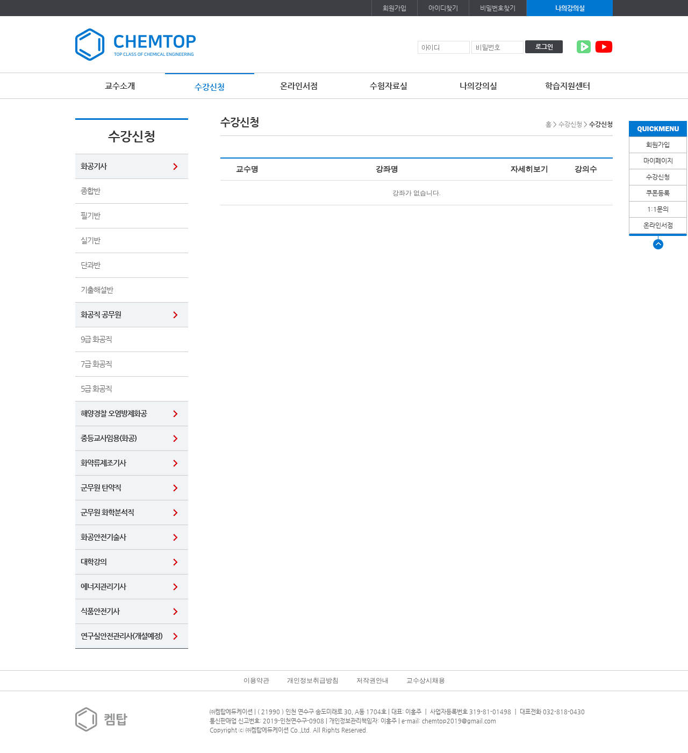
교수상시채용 (425, 680)
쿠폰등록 (658, 193)
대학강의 (93, 561)
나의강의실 (570, 8)
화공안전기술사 (103, 537)
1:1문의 (658, 209)
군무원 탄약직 (101, 487)
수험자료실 (388, 85)
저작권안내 (372, 680)
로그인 (544, 47)
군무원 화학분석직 (107, 512)
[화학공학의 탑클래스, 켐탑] (135, 44)
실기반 (90, 240)
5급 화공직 (96, 388)
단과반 (90, 265)
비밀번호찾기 (497, 8)
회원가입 (394, 8)
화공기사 (93, 166)
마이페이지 (658, 160)
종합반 (90, 191)
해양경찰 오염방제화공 (114, 413)
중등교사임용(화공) (109, 438)
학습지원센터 (567, 85)
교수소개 (120, 85)
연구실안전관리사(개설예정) (121, 636)
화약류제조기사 (103, 462)
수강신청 (210, 86)
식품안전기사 (100, 611)
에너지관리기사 (103, 586)
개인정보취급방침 (313, 680)
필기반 (90, 215)
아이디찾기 (443, 8)
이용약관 (256, 680)
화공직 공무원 (101, 314)
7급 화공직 (96, 364)
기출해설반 (97, 289)
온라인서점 (299, 85)
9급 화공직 (96, 339)
